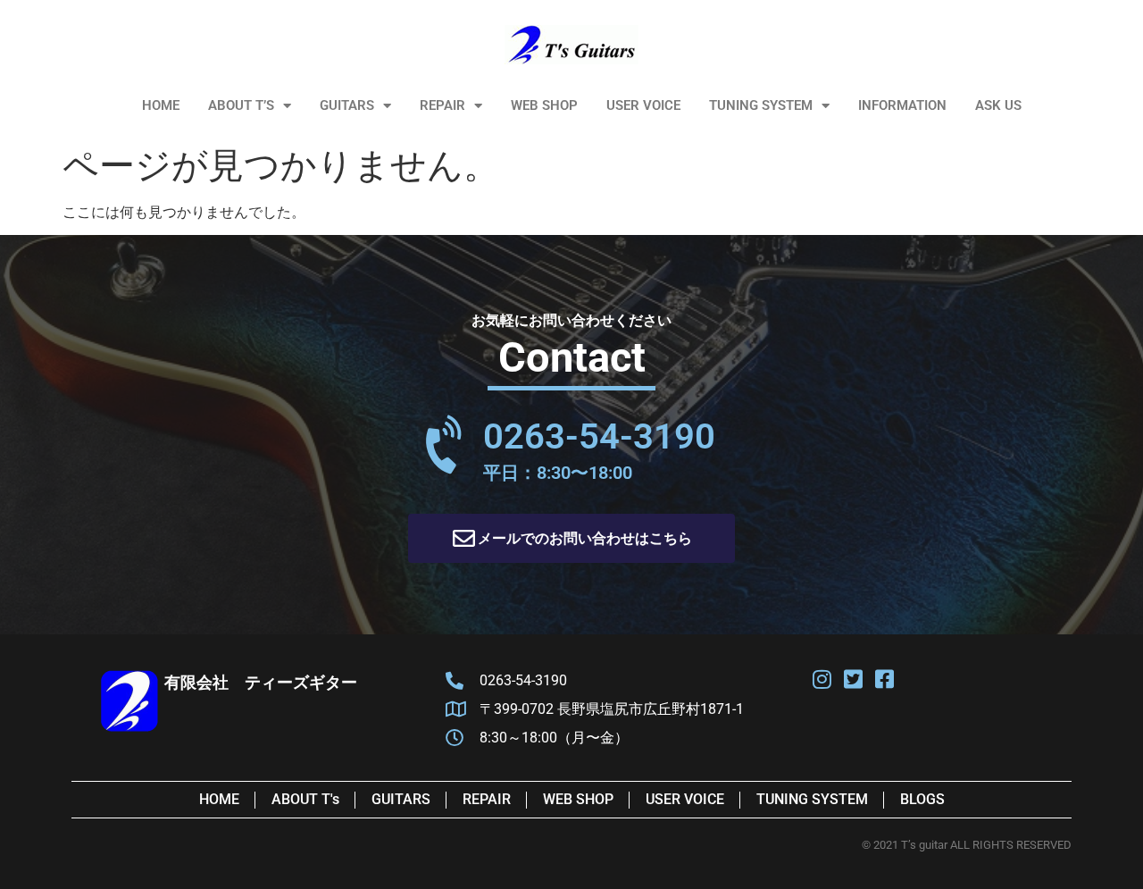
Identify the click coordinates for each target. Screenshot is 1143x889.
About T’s (241, 105)
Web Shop (544, 105)
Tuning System (761, 105)
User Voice (643, 105)
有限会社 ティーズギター (260, 682)
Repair (442, 105)
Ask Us (998, 105)
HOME (160, 105)
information (902, 105)
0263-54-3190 (599, 436)
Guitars (347, 105)
